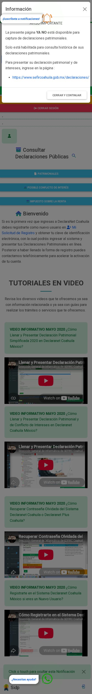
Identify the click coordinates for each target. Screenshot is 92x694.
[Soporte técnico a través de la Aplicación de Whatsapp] (47, 677)
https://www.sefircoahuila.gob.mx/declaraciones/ (51, 77)
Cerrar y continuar (66, 95)
